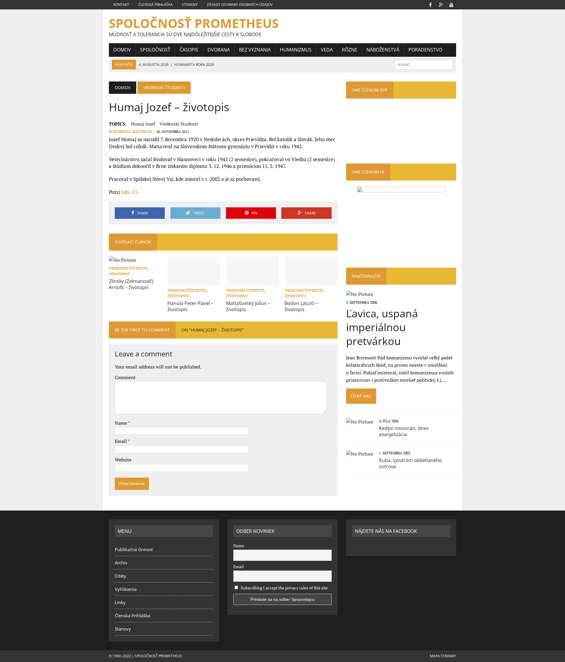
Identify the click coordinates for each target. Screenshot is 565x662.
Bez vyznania (255, 49)
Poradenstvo (425, 49)
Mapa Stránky (443, 655)
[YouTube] (451, 4)
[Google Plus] (441, 4)
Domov (122, 49)
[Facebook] (430, 4)
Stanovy (190, 4)
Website (123, 459)
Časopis (189, 49)
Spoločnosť (155, 49)
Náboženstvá (382, 49)
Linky (120, 602)
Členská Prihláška (155, 4)
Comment (125, 377)
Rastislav (142, 131)
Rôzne (349, 49)
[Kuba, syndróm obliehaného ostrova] (359, 454)
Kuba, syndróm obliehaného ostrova (410, 463)
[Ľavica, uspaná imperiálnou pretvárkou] (359, 294)
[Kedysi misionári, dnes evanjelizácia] (359, 421)
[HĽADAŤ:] (423, 64)
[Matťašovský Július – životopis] (252, 282)
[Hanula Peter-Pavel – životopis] (193, 282)
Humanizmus (296, 49)
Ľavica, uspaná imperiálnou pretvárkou (382, 327)
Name (121, 423)
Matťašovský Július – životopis (248, 306)
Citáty (120, 576)
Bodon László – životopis (301, 306)
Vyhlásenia (126, 589)
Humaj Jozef (143, 124)
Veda (327, 49)
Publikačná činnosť (134, 549)
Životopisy (119, 274)
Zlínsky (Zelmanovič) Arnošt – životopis (131, 284)
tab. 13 (129, 192)
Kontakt (121, 4)
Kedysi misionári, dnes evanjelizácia (404, 431)
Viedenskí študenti (178, 124)
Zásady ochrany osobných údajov (239, 4)
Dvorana (218, 49)
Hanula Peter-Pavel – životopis (190, 306)
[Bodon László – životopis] (311, 282)
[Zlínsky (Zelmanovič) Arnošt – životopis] (122, 260)
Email (121, 441)
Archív (121, 563)
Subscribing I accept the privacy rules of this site (284, 588)
